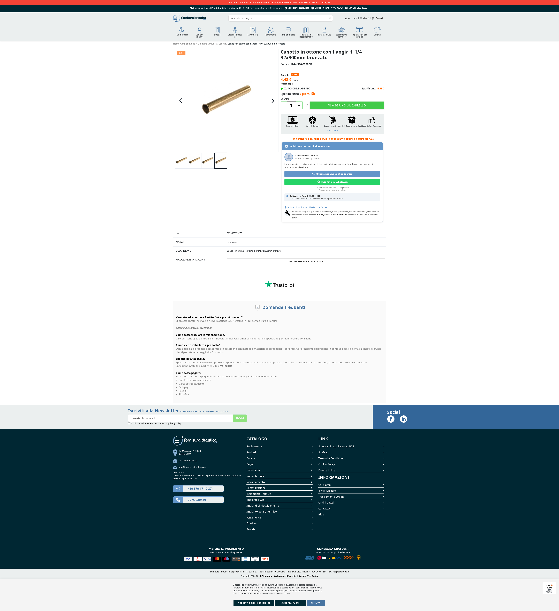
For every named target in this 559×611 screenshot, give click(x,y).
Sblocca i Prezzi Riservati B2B (336, 446)
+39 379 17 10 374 (200, 489)
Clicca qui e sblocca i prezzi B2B (194, 328)
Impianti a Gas (255, 499)
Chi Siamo (324, 485)
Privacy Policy (326, 470)
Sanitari (251, 452)
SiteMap (323, 452)
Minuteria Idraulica (207, 43)
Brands (250, 529)
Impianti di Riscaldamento (262, 505)
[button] (181, 100)
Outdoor (251, 523)
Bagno (250, 464)
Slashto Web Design (309, 576)
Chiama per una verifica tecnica (334, 174)
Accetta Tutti (290, 603)
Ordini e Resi (326, 502)
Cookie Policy (326, 464)
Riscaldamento (255, 482)
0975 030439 (337, 7)
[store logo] (199, 18)
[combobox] (280, 18)
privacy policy (174, 423)
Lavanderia (253, 470)
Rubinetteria (254, 446)
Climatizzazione (256, 488)
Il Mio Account (327, 490)
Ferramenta (253, 517)
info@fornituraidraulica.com (192, 467)
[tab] (199, 233)
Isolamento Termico (258, 494)
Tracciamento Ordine (331, 496)
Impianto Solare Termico (261, 511)
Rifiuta (315, 603)
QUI (320, 587)
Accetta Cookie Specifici (254, 603)
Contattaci (324, 508)
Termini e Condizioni (331, 458)
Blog (321, 514)
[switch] (549, 591)
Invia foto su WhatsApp (334, 182)
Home (176, 43)
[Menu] (554, 583)
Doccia (250, 458)
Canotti (222, 43)
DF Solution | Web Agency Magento (278, 576)
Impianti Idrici (188, 43)
